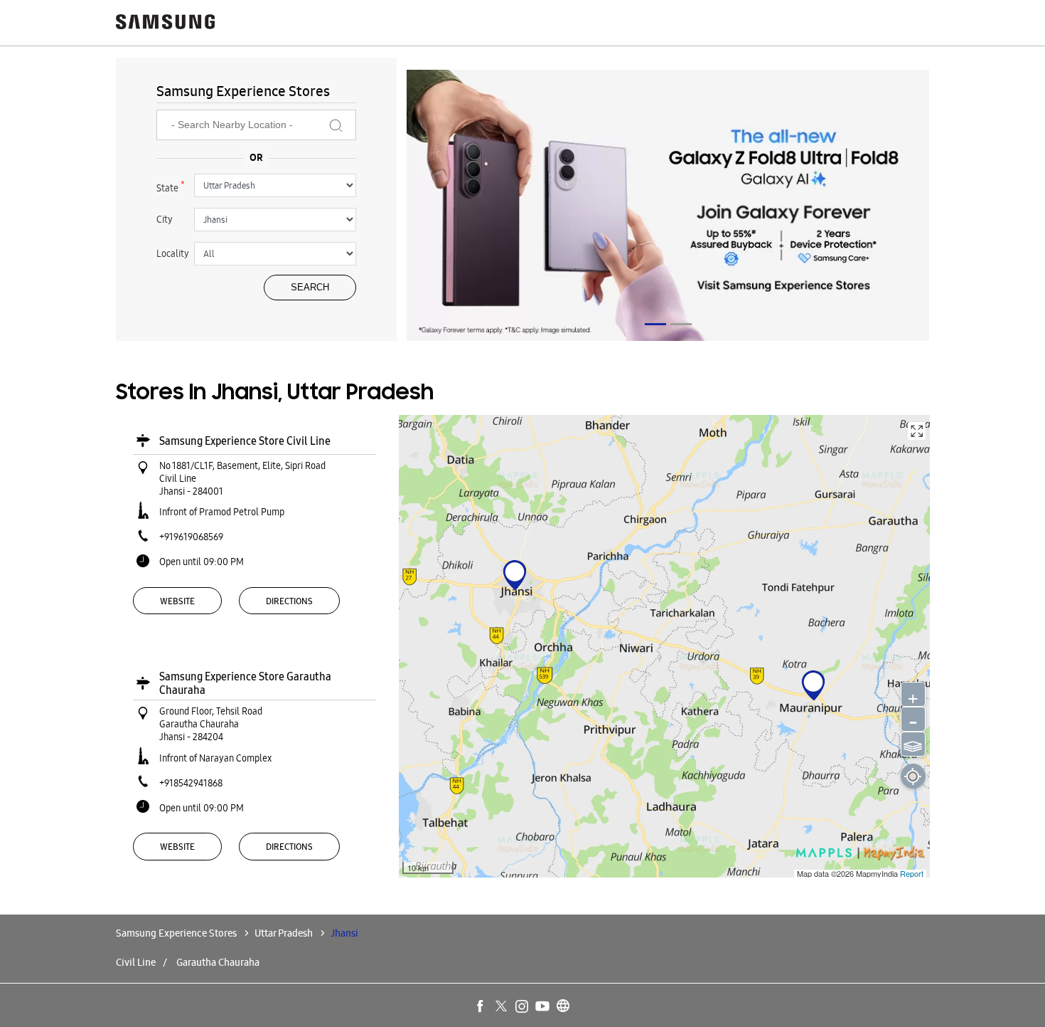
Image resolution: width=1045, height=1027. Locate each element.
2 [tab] (681, 324)
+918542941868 (191, 782)
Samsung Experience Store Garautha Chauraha (245, 683)
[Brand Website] (563, 1007)
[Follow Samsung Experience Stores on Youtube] (543, 1007)
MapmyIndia (878, 873)
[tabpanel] (668, 207)
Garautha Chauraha (217, 962)
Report (911, 873)
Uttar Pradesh (283, 933)
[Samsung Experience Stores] (165, 23)
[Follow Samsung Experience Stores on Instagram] (522, 1007)
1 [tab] (655, 324)
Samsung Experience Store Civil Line (245, 441)
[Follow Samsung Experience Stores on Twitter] (502, 1007)
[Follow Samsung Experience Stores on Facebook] (481, 1007)
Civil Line (136, 962)
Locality (172, 253)
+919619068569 (191, 536)
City (164, 219)
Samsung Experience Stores (177, 933)
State (170, 186)
